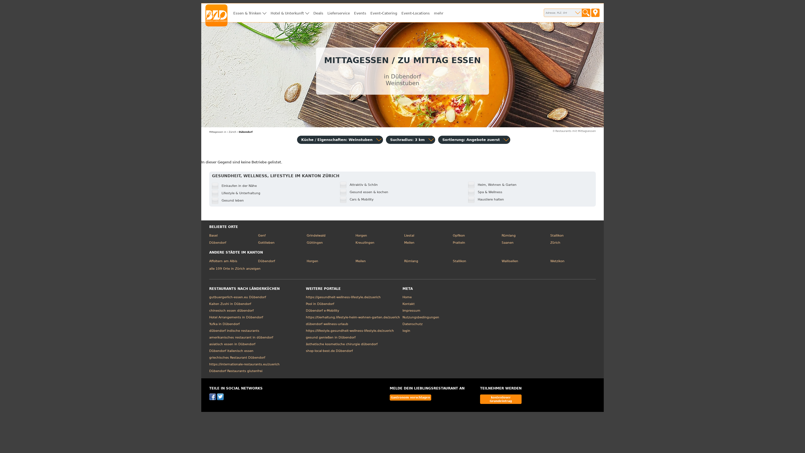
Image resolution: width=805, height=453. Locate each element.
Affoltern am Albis (223, 261)
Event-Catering (383, 13)
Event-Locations (415, 13)
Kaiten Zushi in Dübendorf (230, 304)
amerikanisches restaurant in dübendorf (241, 337)
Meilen (409, 243)
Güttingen (315, 243)
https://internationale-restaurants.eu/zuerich (244, 364)
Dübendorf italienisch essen (231, 351)
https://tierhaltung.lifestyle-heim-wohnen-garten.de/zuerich (353, 317)
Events (360, 13)
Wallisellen (510, 261)
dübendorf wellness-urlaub (327, 324)
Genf (262, 235)
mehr (438, 13)
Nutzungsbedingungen (420, 317)
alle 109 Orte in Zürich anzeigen (235, 269)
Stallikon (557, 235)
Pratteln (459, 243)
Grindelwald (316, 235)
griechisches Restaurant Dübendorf (237, 357)
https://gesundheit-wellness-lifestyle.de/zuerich (343, 297)
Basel (213, 235)
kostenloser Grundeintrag (501, 399)
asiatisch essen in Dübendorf (232, 344)
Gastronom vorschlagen (410, 397)
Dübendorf (217, 243)
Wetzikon (557, 261)
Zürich (555, 243)
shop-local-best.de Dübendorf (329, 351)
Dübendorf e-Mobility (322, 310)
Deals (318, 13)
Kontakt (408, 304)
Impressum (411, 310)
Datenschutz (412, 324)
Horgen (361, 235)
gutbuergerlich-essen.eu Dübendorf (237, 297)
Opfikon (459, 235)
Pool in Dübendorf (320, 304)
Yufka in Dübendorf (224, 324)
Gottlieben (266, 243)
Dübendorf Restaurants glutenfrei (235, 371)
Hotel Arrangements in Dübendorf (236, 317)
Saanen (508, 243)
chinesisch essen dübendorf (231, 310)
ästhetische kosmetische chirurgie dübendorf (342, 344)
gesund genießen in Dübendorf (331, 337)
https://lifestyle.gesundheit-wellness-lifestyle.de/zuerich (350, 331)
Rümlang (509, 235)
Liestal (409, 235)
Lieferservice (338, 13)
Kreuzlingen (365, 243)
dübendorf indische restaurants (234, 331)
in (217, 132)
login (406, 331)
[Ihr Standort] (595, 13)
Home (407, 297)
